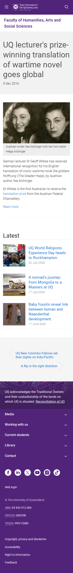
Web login (11, 487)
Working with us (16, 424)
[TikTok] (57, 473)
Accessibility (12, 547)
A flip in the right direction (39, 366)
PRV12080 (21, 523)
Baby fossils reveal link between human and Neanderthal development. (48, 311)
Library (10, 445)
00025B (21, 515)
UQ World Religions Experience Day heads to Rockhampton (47, 253)
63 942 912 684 (21, 507)
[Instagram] (47, 473)
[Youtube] (37, 473)
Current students (17, 435)
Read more (10, 207)
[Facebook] (8, 473)
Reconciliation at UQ (50, 402)
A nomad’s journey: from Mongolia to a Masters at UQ (45, 282)
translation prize (14, 194)
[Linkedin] (18, 473)
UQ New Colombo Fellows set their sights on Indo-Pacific (37, 355)
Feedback (11, 562)
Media (9, 414)
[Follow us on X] (27, 473)
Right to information (17, 554)
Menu (6, 7)
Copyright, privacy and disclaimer (25, 539)
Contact (10, 456)
